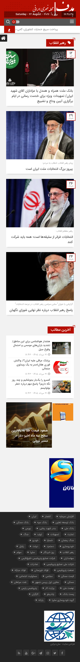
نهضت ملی (68, 588)
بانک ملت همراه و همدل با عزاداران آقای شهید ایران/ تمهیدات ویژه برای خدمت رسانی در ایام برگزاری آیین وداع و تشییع (41, 96)
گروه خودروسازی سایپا (63, 600)
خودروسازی (68, 546)
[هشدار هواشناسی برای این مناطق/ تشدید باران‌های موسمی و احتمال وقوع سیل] (40, 348)
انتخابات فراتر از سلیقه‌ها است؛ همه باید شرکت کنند (42, 239)
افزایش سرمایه (66, 516)
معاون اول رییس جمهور (47, 582)
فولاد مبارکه (20, 570)
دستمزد (50, 546)
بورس (28, 528)
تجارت (70, 534)
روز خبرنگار (48, 552)
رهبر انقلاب (68, 552)
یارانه (40, 600)
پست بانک (68, 594)
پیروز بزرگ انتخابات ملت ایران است (49, 169)
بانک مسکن (22, 522)
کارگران (35, 594)
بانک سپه (42, 522)
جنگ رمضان (67, 540)
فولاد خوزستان (41, 570)
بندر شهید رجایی (47, 528)
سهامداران (69, 558)
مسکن (70, 582)
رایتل (21, 546)
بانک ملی (69, 528)
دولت (35, 546)
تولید (39, 534)
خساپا (50, 540)
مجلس (49, 576)
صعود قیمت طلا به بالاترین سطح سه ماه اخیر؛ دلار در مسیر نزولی (29, 436)
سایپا (32, 552)
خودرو (35, 540)
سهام (19, 552)
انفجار (48, 516)
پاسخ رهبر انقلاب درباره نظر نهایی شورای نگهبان (41, 310)
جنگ (26, 534)
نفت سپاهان (20, 582)
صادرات (34, 564)
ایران (34, 516)
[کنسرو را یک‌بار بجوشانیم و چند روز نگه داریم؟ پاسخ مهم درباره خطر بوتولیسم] (40, 386)
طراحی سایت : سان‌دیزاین (62, 644)
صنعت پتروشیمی (65, 570)
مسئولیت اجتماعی (28, 576)
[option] (29, 425)
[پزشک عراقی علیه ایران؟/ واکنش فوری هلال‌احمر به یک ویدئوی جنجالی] (40, 367)
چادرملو (50, 594)
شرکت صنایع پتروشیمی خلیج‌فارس (38, 558)
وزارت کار (49, 588)
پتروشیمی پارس (29, 588)
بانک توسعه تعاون (64, 522)
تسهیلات (54, 534)
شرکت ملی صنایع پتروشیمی (60, 564)
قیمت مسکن (67, 576)
